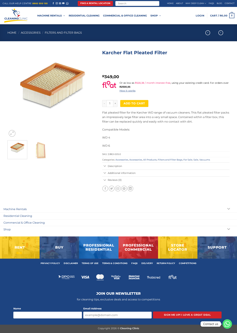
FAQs (211, 3)
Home (170, 3)
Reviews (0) (115, 179)
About (179, 3)
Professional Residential (98, 247)
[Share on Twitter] (112, 188)
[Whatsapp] (227, 324)
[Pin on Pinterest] (124, 188)
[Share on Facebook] (105, 188)
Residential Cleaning (84, 15)
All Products (150, 159)
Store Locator (177, 247)
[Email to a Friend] (118, 188)
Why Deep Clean (194, 3)
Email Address (92, 308)
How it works (128, 90)
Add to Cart (134, 103)
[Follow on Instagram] (57, 3)
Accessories (31, 32)
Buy (59, 247)
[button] (200, 15)
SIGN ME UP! (187, 314)
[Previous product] (220, 32)
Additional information (122, 173)
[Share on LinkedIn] (130, 188)
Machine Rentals (49, 15)
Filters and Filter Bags (63, 32)
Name (17, 308)
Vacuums (204, 159)
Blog (219, 3)
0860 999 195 (40, 3)
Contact (229, 3)
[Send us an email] (60, 3)
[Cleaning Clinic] (16, 15)
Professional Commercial (138, 247)
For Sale (187, 159)
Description (115, 166)
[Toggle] (105, 166)
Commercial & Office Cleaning (125, 15)
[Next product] (207, 32)
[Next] (91, 93)
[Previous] (14, 93)
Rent (20, 247)
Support (217, 247)
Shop (154, 15)
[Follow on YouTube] (63, 3)
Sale (195, 159)
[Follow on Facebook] (53, 3)
